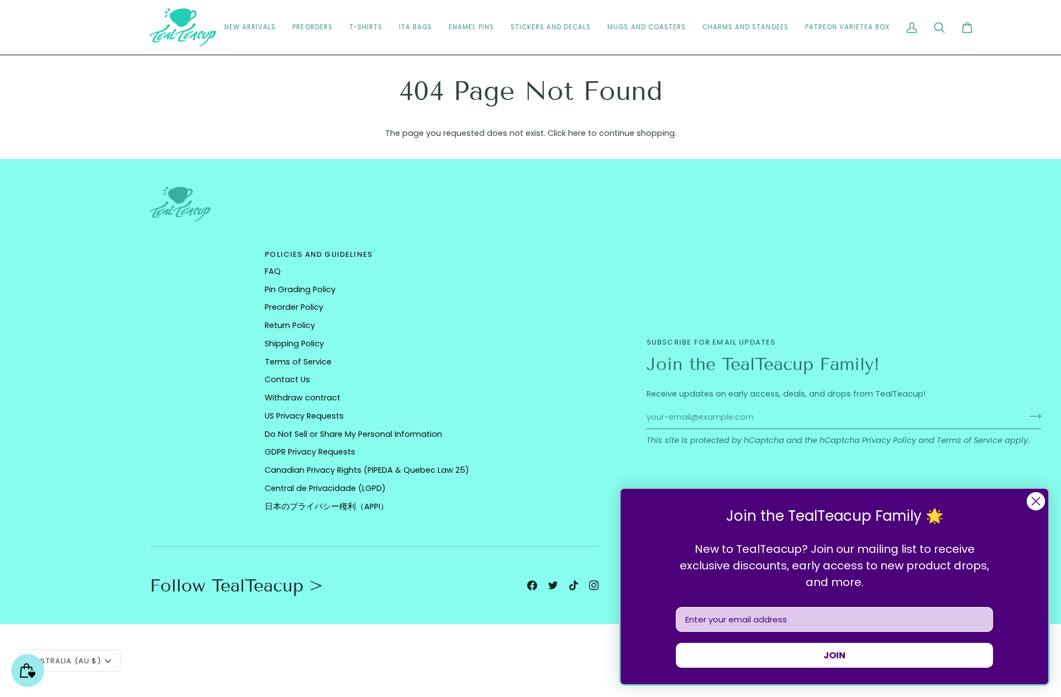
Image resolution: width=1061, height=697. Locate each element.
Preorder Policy (294, 307)
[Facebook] (532, 585)
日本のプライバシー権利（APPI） (326, 506)
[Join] (1032, 416)
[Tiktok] (573, 585)
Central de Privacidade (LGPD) (325, 488)
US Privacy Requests (304, 415)
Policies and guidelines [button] (318, 254)
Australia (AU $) (65, 661)
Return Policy (290, 325)
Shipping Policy (294, 343)
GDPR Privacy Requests (310, 451)
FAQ (273, 271)
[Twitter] (553, 585)
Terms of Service (969, 440)
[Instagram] (594, 585)
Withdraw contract (302, 397)
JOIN (834, 655)
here (577, 133)
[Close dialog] (1036, 501)
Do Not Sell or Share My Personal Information (353, 434)
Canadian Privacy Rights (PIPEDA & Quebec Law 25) (367, 470)
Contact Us (287, 379)
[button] (551, 27)
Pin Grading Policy (300, 289)
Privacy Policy (889, 440)
